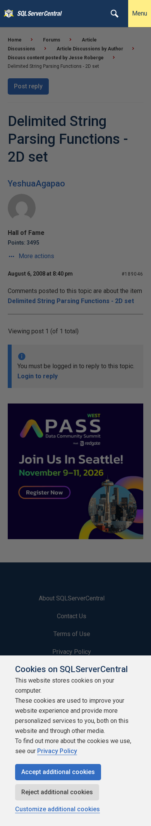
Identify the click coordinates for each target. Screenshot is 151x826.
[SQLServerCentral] (7, 13)
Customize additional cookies (57, 809)
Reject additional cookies (57, 792)
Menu (139, 13)
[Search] (114, 13)
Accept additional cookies (58, 772)
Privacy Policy (57, 751)
